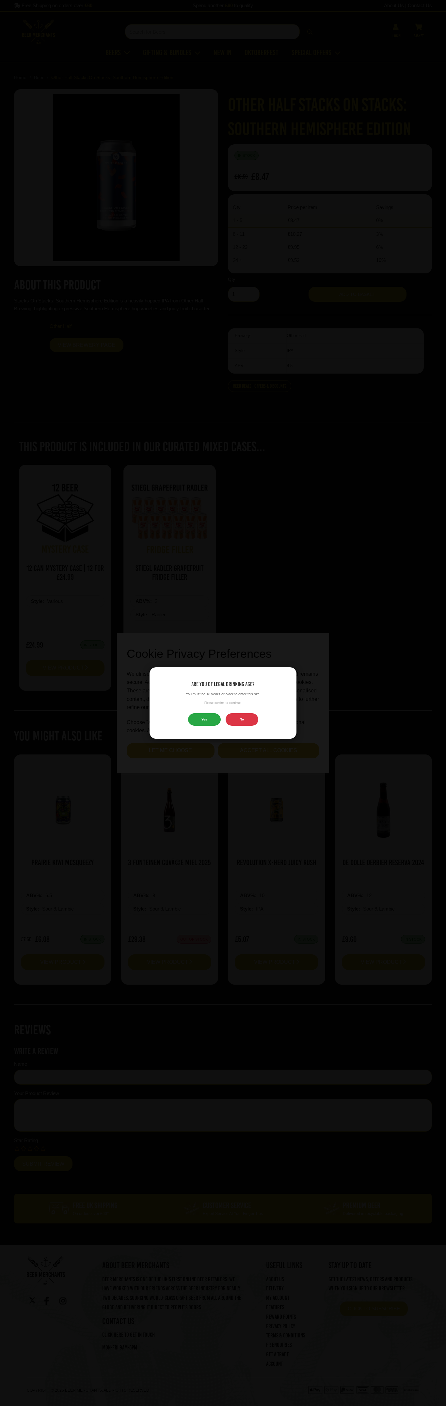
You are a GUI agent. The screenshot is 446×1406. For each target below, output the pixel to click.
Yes (204, 719)
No (242, 719)
